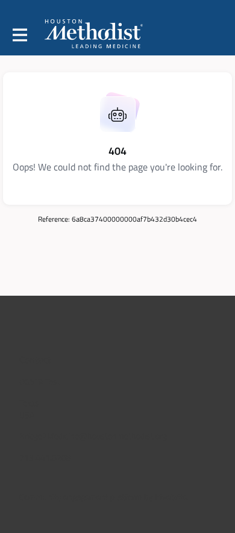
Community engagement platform (80, 496)
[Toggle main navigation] (19, 34)
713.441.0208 (45, 457)
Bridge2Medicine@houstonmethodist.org (93, 435)
